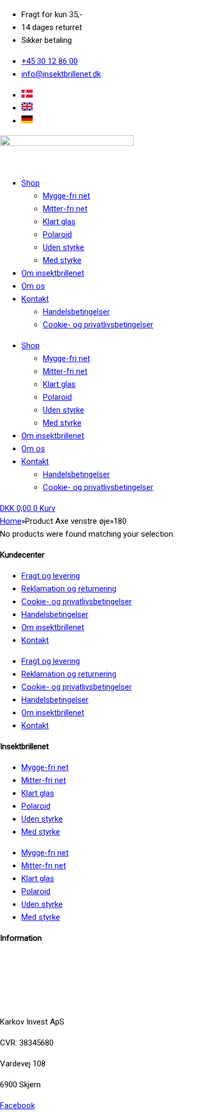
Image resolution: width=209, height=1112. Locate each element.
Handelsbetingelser (76, 312)
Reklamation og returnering (68, 589)
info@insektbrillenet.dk (39, 959)
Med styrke (62, 260)
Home (10, 521)
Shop (30, 183)
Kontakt (35, 299)
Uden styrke (63, 247)
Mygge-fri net (66, 196)
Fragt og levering (50, 576)
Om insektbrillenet (52, 273)
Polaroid (57, 234)
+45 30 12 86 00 (28, 1001)
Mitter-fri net (65, 209)
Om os (33, 286)
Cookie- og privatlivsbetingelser (98, 325)
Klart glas (59, 221)
